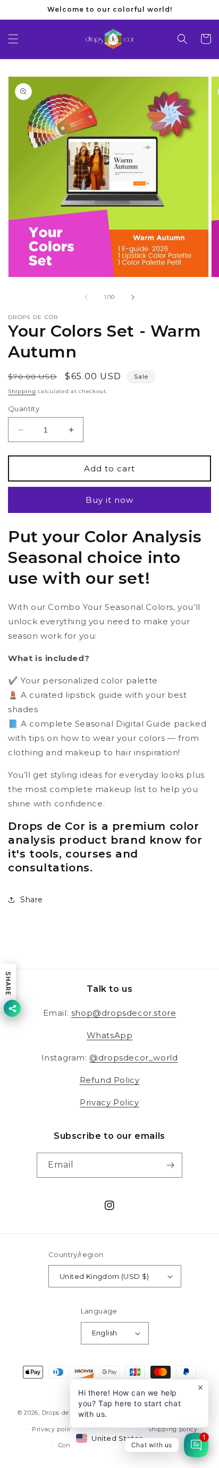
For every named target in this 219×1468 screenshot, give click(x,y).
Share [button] (31, 899)
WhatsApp (110, 1035)
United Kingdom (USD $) (104, 1276)
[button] (13, 39)
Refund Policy (110, 1080)
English (104, 1332)
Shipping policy (172, 1429)
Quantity (23, 408)
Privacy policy (54, 1429)
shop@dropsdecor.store (123, 1013)
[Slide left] (86, 297)
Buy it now (109, 500)
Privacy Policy (109, 1102)
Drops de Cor (61, 1412)
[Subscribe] (170, 1165)
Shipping (22, 391)
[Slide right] (133, 297)
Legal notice (152, 1445)
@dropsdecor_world (133, 1058)
